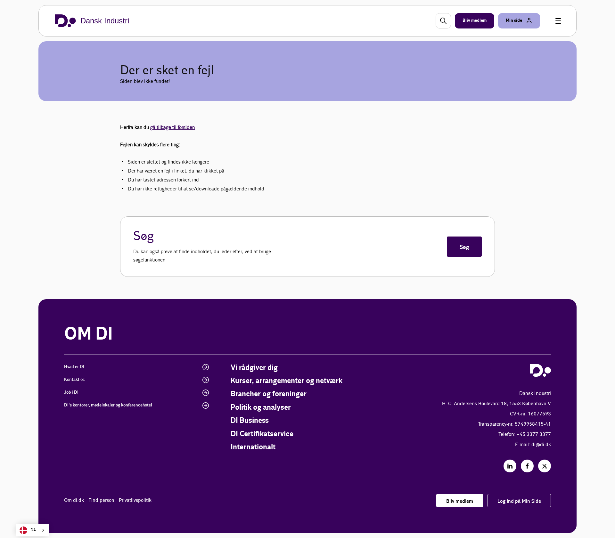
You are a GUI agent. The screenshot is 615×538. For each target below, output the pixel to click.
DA (33, 530)
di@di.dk (541, 445)
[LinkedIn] (510, 466)
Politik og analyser (261, 407)
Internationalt (253, 447)
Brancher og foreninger (269, 394)
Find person (101, 500)
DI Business (250, 420)
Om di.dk (74, 500)
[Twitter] (544, 466)
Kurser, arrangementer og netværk (286, 381)
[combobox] (32, 530)
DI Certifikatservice (262, 434)
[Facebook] (527, 466)
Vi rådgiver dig (254, 368)
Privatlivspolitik (135, 500)
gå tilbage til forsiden (172, 127)
